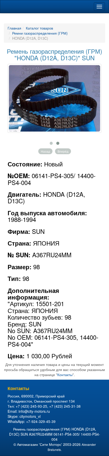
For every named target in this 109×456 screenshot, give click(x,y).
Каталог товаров (39, 28)
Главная (14, 28)
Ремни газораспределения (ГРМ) (40, 33)
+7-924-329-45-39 (41, 421)
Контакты (64, 374)
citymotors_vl (30, 416)
